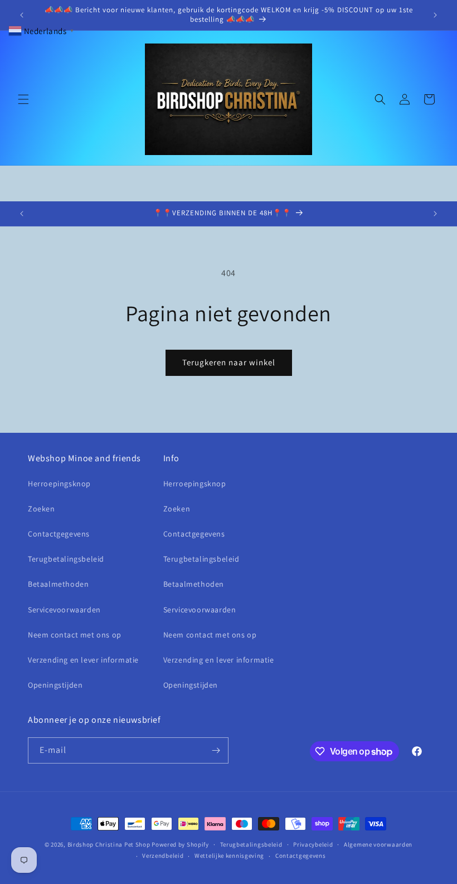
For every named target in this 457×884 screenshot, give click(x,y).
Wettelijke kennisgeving (229, 855)
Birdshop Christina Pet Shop (108, 844)
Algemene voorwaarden (378, 844)
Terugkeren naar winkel (228, 362)
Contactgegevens (59, 534)
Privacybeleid (313, 844)
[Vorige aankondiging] (21, 15)
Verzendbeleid (162, 855)
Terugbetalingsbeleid (66, 559)
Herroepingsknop (59, 484)
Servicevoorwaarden (64, 610)
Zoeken (41, 509)
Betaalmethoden (58, 584)
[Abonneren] (215, 750)
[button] (23, 99)
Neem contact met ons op (74, 635)
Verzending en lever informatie (83, 660)
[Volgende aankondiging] (435, 15)
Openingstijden (55, 685)
